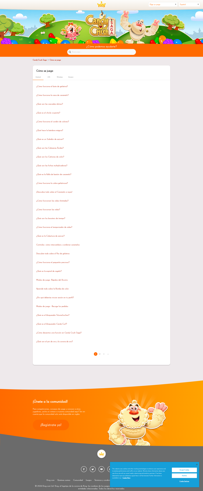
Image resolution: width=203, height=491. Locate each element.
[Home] (101, 4)
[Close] (197, 464)
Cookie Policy (126, 478)
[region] (154, 474)
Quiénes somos (63, 480)
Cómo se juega (55, 60)
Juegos (89, 480)
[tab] (38, 77)
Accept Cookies (184, 470)
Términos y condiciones (104, 480)
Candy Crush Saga (40, 60)
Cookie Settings (184, 481)
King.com (50, 480)
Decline (184, 475)
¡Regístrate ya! (50, 425)
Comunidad (78, 480)
